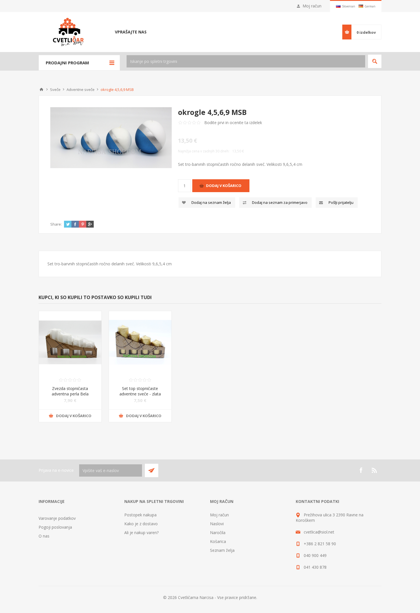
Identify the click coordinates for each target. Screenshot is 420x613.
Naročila (217, 532)
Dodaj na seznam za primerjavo (279, 202)
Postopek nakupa (140, 515)
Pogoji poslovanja (55, 527)
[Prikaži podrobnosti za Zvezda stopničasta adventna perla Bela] (70, 342)
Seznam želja (222, 550)
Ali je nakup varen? (141, 532)
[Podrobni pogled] (111, 137)
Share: (56, 224)
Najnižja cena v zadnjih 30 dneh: (203, 151)
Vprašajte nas (131, 32)
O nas (44, 536)
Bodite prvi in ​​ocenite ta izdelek (233, 122)
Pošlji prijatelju (341, 202)
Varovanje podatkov (57, 518)
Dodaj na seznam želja (211, 202)
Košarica (218, 541)
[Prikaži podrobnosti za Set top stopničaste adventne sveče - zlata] (140, 342)
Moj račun (312, 6)
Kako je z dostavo (141, 523)
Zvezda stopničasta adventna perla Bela (70, 391)
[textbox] (246, 61)
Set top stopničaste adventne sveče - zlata (140, 391)
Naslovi (217, 523)
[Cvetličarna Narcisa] (41, 89)
